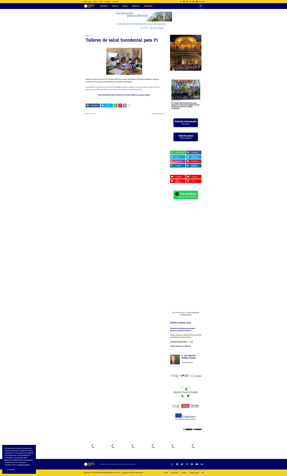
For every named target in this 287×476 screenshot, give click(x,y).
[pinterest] (193, 1)
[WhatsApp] (116, 105)
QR (203, 473)
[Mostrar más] (129, 105)
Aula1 (95, 1)
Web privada (87, 1)
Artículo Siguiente (158, 113)
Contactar (116, 1)
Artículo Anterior (90, 113)
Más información (24, 465)
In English (107, 1)
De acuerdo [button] (11, 470)
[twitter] (187, 1)
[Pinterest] (120, 105)
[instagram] (190, 1)
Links (100, 1)
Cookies (183, 473)
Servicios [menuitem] (135, 6)
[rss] (203, 1)
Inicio (87, 35)
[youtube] (197, 1)
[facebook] (184, 1)
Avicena (117, 87)
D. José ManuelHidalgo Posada (188, 357)
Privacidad (174, 473)
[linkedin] (200, 1)
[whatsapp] (180, 1)
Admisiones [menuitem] (148, 6)
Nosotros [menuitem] (103, 6)
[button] (201, 6)
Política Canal (194, 473)
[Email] (125, 105)
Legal (166, 473)
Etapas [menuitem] (125, 6)
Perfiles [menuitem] (115, 6)
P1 (92, 35)
